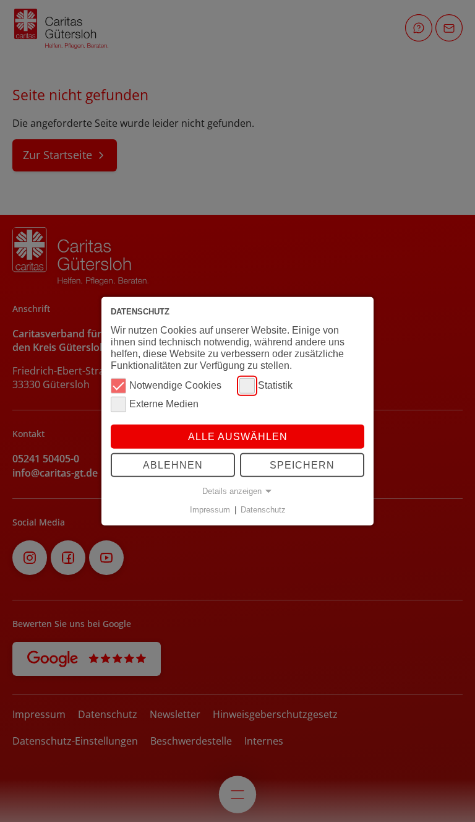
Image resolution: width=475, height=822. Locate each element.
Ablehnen (173, 465)
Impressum (210, 509)
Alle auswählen (238, 436)
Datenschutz (263, 509)
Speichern (302, 465)
